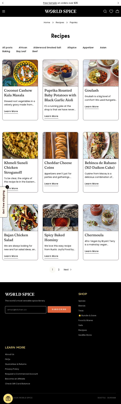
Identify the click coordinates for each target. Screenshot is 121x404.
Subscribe (59, 309)
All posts (7, 47)
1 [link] (52, 269)
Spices (81, 300)
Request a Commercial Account (21, 373)
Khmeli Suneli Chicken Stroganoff (16, 168)
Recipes (60, 22)
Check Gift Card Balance (17, 383)
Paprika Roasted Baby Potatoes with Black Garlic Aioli (60, 95)
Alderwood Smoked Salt (47, 47)
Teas (81, 310)
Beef (35, 51)
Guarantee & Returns (15, 364)
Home (47, 22)
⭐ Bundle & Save (87, 315)
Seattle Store (85, 334)
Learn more (11, 111)
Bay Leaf (21, 51)
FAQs (7, 359)
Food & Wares (85, 320)
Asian (103, 47)
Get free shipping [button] (3, 202)
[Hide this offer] (7, 187)
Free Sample (50, 3)
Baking (6, 51)
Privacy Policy (12, 368)
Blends (81, 305)
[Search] (105, 11)
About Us (9, 354)
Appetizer (88, 47)
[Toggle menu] (3, 11)
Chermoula (94, 235)
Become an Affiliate (15, 378)
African (23, 47)
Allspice (71, 47)
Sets (80, 325)
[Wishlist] (111, 11)
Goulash (92, 90)
